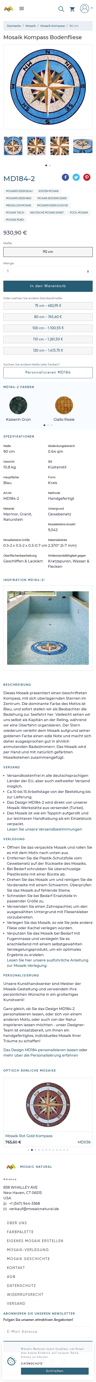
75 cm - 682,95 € (48, 306)
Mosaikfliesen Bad (18, 198)
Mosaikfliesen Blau (19, 191)
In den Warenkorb (48, 286)
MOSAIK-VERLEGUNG (28, 1250)
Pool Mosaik (79, 212)
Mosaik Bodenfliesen (52, 198)
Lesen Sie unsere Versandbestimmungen (44, 829)
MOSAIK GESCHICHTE (28, 1259)
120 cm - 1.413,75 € (48, 350)
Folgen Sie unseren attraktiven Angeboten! (38, 1320)
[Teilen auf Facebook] (65, 177)
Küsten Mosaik (49, 191)
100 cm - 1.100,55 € (48, 328)
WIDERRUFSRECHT (25, 1295)
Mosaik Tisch (15, 212)
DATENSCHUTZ (21, 1286)
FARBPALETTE (20, 1232)
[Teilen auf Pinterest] (87, 177)
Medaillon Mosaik (18, 205)
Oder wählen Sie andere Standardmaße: (33, 298)
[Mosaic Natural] (8, 10)
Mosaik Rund (15, 220)
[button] (61, 8)
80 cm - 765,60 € (48, 317)
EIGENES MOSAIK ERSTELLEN (35, 1241)
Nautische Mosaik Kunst (47, 212)
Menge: (8, 263)
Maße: (7, 243)
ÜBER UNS (17, 1223)
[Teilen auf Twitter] (76, 177)
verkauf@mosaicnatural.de (33, 1209)
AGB (11, 1277)
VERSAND (16, 1304)
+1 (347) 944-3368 (24, 1203)
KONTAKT (16, 1268)
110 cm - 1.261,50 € (48, 339)
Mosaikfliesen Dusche (52, 205)
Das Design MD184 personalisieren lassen (40, 1050)
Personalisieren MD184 (48, 372)
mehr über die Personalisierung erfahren (40, 1055)
